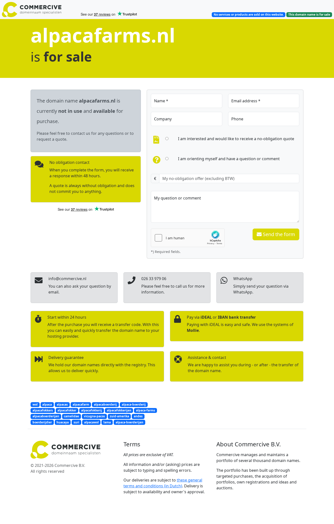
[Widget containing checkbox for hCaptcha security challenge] (188, 238)
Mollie (193, 330)
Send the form (278, 234)
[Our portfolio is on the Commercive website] (39, 9)
